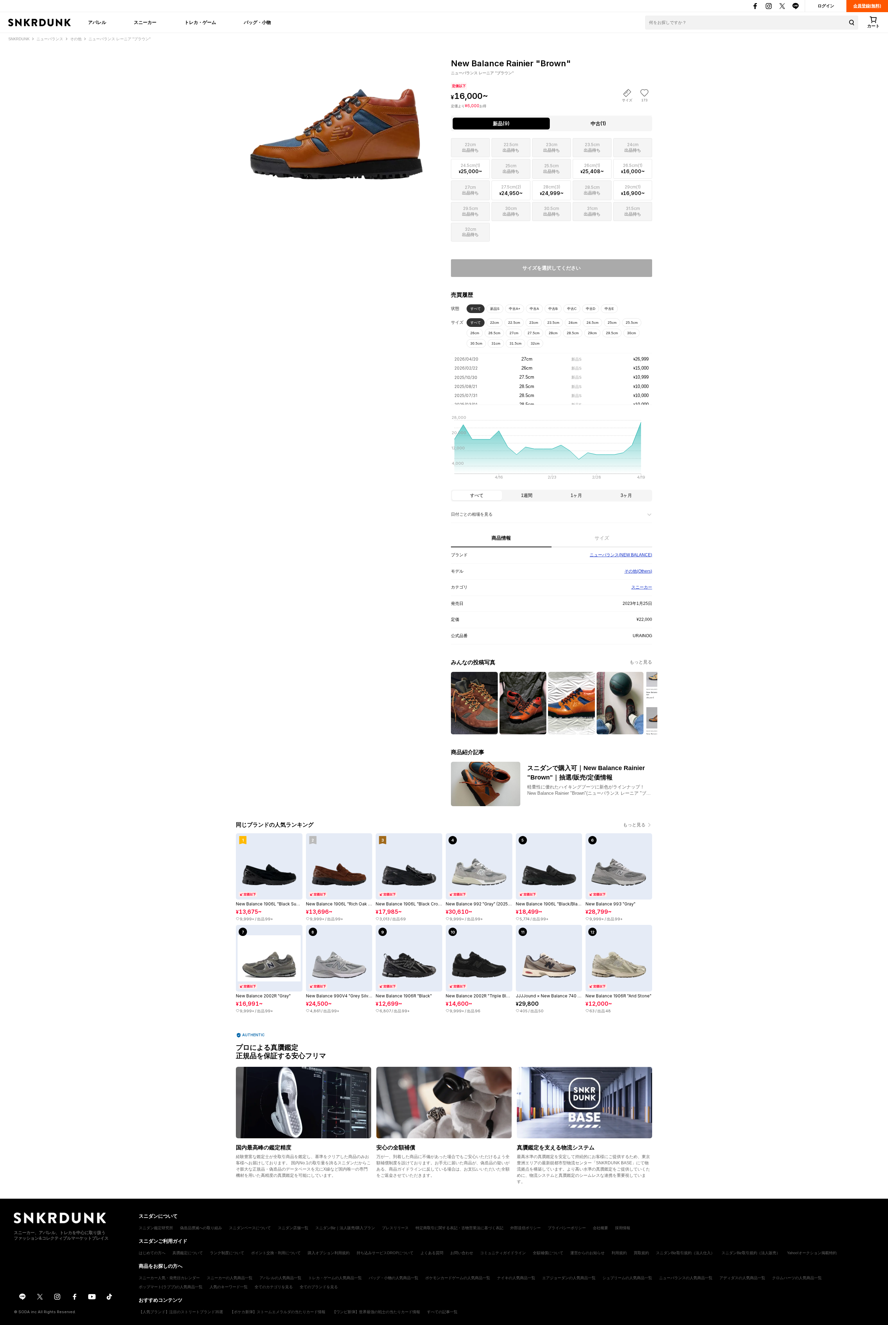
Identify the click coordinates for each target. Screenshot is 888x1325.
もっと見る (641, 662)
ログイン (826, 5)
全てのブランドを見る (319, 1287)
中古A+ (514, 309)
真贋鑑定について (187, 1253)
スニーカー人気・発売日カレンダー (169, 1278)
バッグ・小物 (257, 22)
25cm (612, 322)
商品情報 (501, 538)
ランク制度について (227, 1253)
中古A (534, 309)
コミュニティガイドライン (503, 1253)
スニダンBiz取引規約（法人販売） (751, 1253)
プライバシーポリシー (567, 1228)
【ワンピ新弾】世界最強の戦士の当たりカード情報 (376, 1312)
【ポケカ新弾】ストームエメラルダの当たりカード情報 (277, 1312)
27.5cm (533, 333)
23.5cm (553, 322)
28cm (553, 333)
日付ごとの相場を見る (472, 514)
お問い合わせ (461, 1253)
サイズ (602, 538)
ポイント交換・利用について (276, 1253)
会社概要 (600, 1228)
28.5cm (573, 333)
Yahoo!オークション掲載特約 (812, 1253)
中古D (590, 309)
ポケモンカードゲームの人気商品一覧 (457, 1278)
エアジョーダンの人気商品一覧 (569, 1278)
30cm (631, 333)
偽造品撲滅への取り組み (201, 1228)
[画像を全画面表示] (336, 118)
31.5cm (515, 343)
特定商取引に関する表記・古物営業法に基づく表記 (459, 1228)
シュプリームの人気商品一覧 (627, 1278)
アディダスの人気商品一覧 (742, 1278)
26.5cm (494, 333)
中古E (609, 309)
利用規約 (619, 1253)
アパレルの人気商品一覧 (280, 1278)
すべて (475, 309)
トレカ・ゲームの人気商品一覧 (335, 1278)
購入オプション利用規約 (329, 1253)
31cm (496, 343)
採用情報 (622, 1228)
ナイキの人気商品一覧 (516, 1278)
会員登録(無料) (867, 5)
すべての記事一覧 (442, 1312)
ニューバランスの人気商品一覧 (685, 1278)
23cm (533, 322)
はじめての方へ (152, 1253)
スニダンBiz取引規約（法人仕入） (685, 1253)
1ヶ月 (576, 495)
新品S (495, 309)
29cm (592, 333)
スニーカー (145, 22)
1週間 (526, 495)
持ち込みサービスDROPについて (385, 1253)
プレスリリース (395, 1228)
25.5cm (632, 322)
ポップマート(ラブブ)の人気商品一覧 (171, 1287)
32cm (535, 343)
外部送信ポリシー (525, 1228)
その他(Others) (638, 571)
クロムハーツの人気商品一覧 (797, 1278)
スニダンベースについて (250, 1228)
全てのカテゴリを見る (274, 1287)
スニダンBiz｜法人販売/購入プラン (345, 1228)
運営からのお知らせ (587, 1253)
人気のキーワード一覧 (229, 1287)
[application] (551, 449)
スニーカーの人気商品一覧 (230, 1278)
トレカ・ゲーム (200, 22)
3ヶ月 (626, 495)
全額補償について (548, 1253)
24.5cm (592, 322)
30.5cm (476, 343)
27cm (514, 333)
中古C (572, 309)
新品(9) (501, 123)
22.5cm (514, 322)
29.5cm (612, 333)
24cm (573, 322)
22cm (494, 322)
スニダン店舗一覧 (293, 1228)
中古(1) (598, 123)
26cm (474, 333)
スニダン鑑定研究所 (156, 1228)
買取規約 (641, 1253)
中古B (553, 309)
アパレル (97, 22)
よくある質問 (431, 1253)
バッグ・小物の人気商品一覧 (393, 1278)
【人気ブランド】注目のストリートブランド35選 (181, 1312)
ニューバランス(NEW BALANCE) (621, 554)
